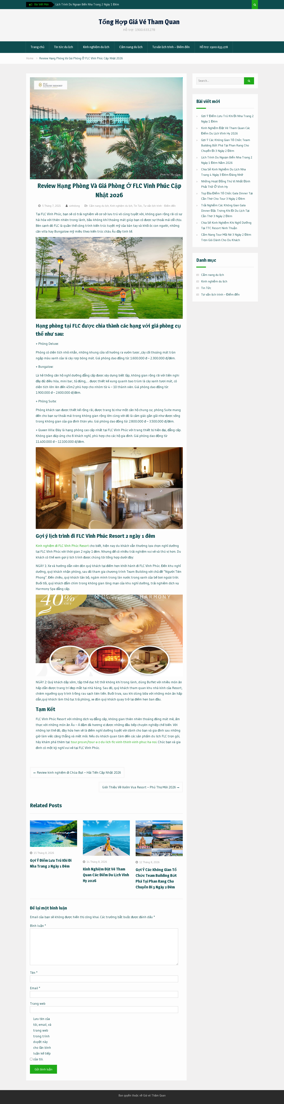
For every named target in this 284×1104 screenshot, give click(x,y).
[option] (90, 4)
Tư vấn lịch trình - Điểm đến (159, 205)
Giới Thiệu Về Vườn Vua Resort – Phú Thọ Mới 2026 (139, 787)
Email (35, 988)
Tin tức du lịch (63, 47)
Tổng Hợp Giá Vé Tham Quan (139, 22)
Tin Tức (138, 205)
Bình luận (38, 926)
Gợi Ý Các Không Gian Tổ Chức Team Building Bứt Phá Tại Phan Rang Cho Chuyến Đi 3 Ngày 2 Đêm (225, 145)
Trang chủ (37, 47)
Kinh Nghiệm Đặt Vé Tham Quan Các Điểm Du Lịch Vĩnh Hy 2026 (106, 875)
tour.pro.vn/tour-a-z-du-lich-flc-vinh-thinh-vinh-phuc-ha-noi (113, 742)
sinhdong (74, 205)
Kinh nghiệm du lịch (96, 47)
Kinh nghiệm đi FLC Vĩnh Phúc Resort (62, 546)
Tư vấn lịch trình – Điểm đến (171, 47)
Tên (33, 973)
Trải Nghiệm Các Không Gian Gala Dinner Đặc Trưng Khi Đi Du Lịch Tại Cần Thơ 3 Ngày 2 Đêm (225, 210)
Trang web (37, 1003)
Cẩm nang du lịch (131, 47)
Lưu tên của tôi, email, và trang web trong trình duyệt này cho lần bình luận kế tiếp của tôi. (42, 1039)
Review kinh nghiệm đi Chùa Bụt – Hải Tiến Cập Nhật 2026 (79, 772)
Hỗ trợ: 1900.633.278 (214, 47)
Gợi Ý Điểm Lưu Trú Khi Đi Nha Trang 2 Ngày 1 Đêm (88, 4)
